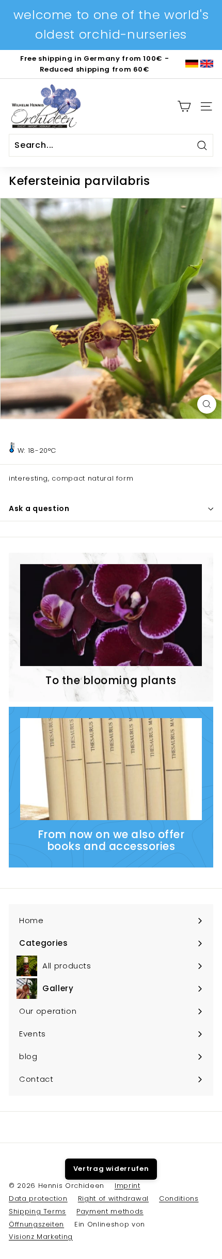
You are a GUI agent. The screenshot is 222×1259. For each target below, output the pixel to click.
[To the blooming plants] (111, 615)
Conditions (179, 1198)
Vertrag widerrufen (111, 1168)
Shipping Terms (37, 1211)
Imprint (127, 1185)
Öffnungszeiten (36, 1224)
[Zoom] (206, 404)
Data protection (38, 1198)
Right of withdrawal (113, 1198)
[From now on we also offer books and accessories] (111, 769)
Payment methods (110, 1211)
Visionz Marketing (41, 1236)
